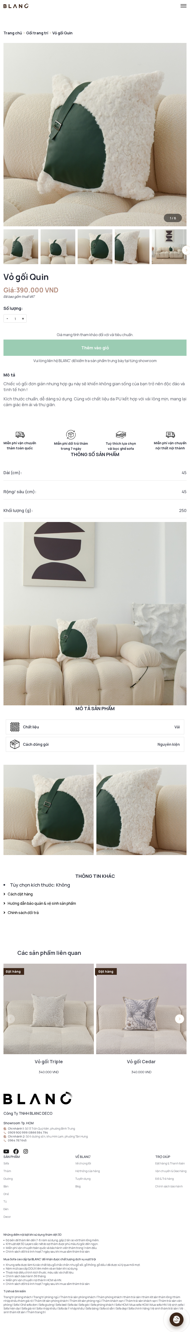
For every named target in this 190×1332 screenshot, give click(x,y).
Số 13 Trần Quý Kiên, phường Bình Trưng (50, 1129)
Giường (8, 1179)
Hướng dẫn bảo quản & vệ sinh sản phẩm (42, 903)
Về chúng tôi (83, 1163)
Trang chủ (12, 33)
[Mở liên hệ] (177, 1319)
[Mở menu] (183, 5)
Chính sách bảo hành (169, 1186)
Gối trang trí (37, 33)
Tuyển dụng (83, 1179)
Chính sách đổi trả (23, 912)
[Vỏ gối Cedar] (141, 1009)
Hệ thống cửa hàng (87, 1171)
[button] (179, 1019)
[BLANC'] (16, 5)
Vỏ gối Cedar (141, 1061)
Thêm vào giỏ (95, 347)
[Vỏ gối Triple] (48, 1009)
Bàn (6, 1186)
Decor (7, 1217)
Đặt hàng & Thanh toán (170, 1163)
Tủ (5, 1201)
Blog (78, 1186)
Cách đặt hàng (20, 894)
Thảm (7, 1171)
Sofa (6, 1163)
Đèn (6, 1209)
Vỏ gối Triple (49, 1061)
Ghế (6, 1194)
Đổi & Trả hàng (164, 1179)
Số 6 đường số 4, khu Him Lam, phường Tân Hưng (57, 1136)
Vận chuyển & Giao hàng (171, 1171)
